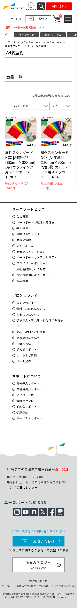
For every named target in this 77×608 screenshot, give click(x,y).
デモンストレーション (31, 252)
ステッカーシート (31, 42)
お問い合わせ (44, 541)
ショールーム (25, 246)
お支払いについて (28, 314)
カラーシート (54, 42)
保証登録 (22, 412)
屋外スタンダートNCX (17, 46)
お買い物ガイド (26, 303)
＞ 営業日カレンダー (24, 487)
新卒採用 (22, 281)
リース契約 (23, 361)
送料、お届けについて (31, 309)
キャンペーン (26, 34)
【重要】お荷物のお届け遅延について (24, 27)
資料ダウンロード (28, 401)
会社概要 (22, 216)
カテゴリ (10, 42)
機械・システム (53, 34)
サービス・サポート (29, 418)
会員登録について (28, 338)
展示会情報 (23, 240)
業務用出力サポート (29, 389)
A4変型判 (41, 46)
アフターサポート (28, 395)
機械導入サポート (28, 383)
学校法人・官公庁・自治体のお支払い (39, 323)
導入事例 (22, 228)
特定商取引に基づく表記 (32, 275)
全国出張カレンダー (29, 234)
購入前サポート (26, 349)
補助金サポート (26, 406)
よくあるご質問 (26, 355)
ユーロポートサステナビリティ (36, 257)
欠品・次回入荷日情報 (31, 332)
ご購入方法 (23, 344)
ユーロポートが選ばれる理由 (35, 222)
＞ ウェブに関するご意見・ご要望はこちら (38, 550)
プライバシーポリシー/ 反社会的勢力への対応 (31, 266)
